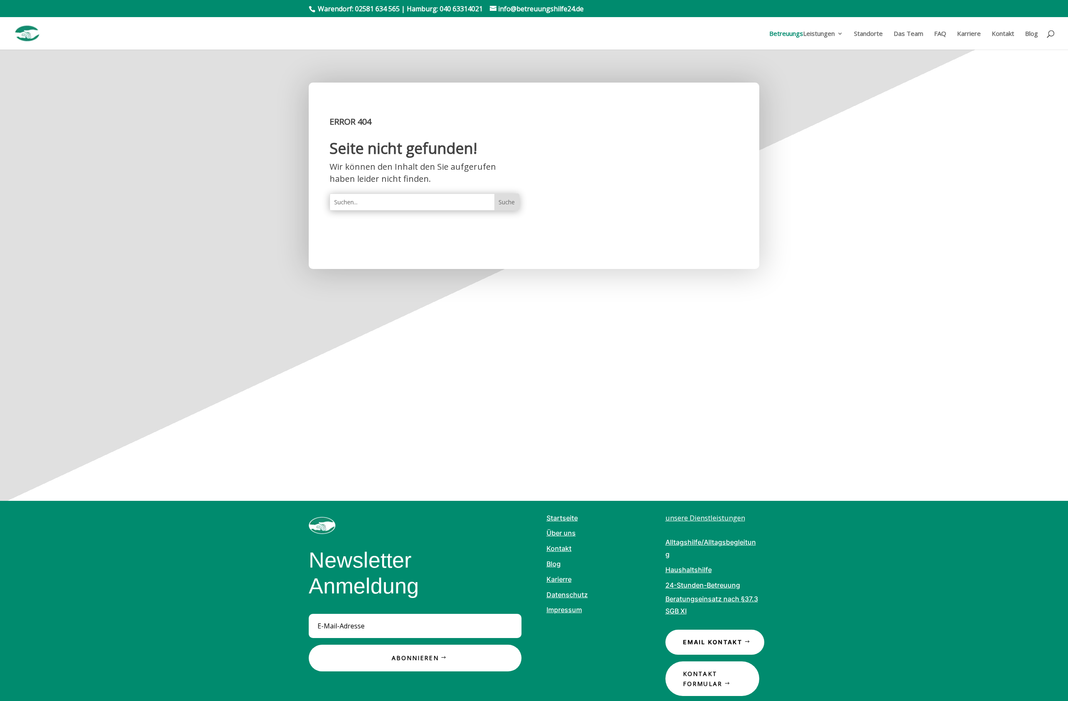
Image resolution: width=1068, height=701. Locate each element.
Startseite (562, 518)
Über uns (561, 533)
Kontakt (1003, 34)
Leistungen (802, 34)
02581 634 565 (377, 8)
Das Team (908, 34)
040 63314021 (461, 8)
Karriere (969, 34)
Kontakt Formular (703, 679)
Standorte (868, 34)
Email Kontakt (713, 642)
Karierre (559, 579)
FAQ (940, 34)
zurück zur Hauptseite (383, 237)
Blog (1031, 34)
